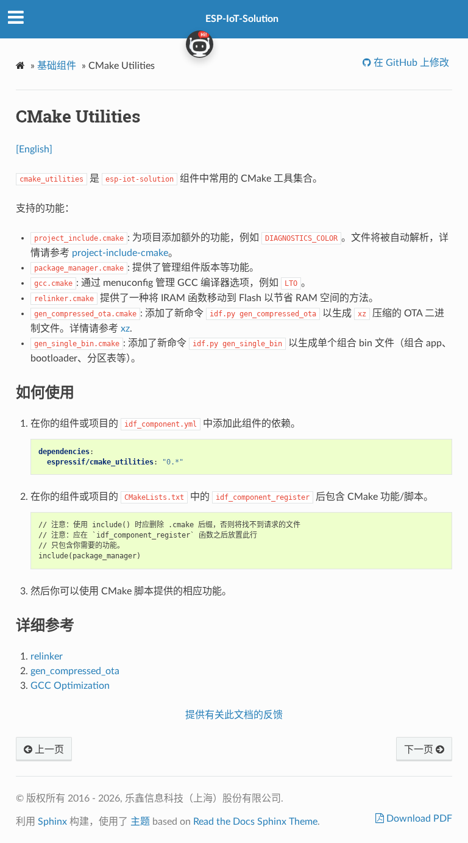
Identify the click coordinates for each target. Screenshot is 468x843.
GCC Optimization (70, 686)
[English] (34, 149)
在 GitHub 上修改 (410, 63)
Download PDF (418, 818)
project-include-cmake (120, 253)
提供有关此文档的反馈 (234, 715)
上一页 (48, 750)
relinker (46, 656)
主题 (140, 822)
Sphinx (52, 822)
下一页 (420, 750)
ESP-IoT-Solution (241, 19)
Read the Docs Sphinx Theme (255, 822)
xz (125, 328)
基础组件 (56, 66)
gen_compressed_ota (74, 671)
